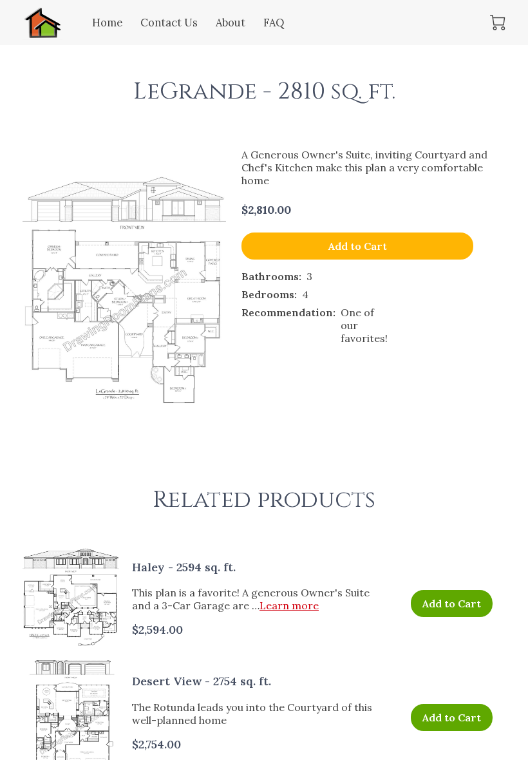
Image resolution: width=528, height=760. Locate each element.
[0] (497, 22)
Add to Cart (357, 246)
